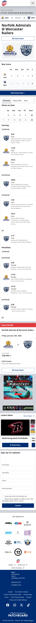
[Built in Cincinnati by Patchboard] (18, 614)
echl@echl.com (16, 585)
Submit (18, 506)
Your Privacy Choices (17, 597)
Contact (10, 592)
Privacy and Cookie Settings (18, 600)
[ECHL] (4, 3)
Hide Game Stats (17, 93)
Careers (28, 597)
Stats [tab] (26, 101)
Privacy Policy (28, 594)
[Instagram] (14, 605)
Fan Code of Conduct (21, 592)
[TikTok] (28, 605)
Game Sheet (19, 39)
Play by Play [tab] (17, 101)
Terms (7, 597)
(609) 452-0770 (16, 582)
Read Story (16, 445)
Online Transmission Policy (12, 594)
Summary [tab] (6, 101)
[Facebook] (7, 605)
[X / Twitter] (21, 605)
